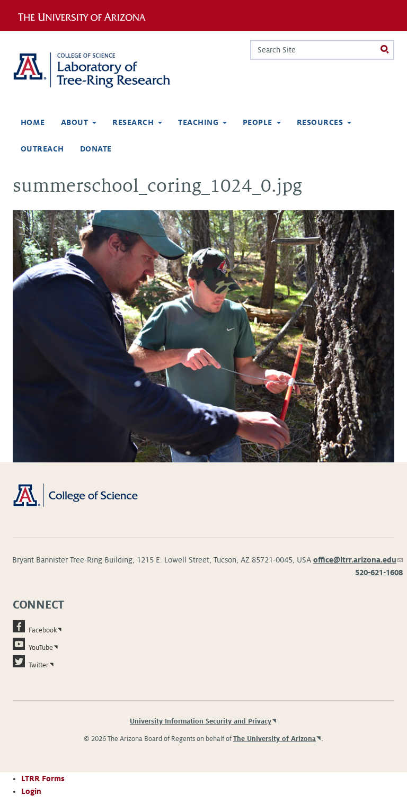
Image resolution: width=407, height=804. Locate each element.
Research (133, 122)
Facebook (43, 630)
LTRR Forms (43, 778)
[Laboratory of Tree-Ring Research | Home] (104, 70)
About (74, 122)
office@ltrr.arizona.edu (358, 560)
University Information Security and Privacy (200, 721)
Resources (320, 122)
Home (33, 122)
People (257, 122)
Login (31, 791)
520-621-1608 (379, 572)
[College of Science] (87, 494)
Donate (96, 149)
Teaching (198, 122)
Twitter (39, 665)
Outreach (42, 149)
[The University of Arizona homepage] (85, 15)
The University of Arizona (274, 739)
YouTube (41, 647)
